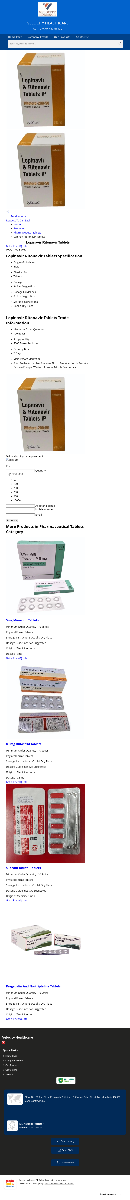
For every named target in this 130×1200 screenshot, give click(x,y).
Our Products (62, 36)
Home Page (15, 36)
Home (17, 224)
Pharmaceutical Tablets (27, 232)
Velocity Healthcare (47, 25)
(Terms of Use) (60, 1180)
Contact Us (83, 36)
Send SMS (67, 1150)
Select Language (108, 1194)
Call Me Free (67, 1162)
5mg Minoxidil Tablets (22, 620)
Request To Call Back (18, 220)
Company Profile (38, 36)
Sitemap (9, 1074)
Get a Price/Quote (16, 246)
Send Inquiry (18, 216)
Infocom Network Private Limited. (59, 1183)
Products (18, 228)
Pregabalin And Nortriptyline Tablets (33, 986)
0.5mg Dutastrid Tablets (23, 744)
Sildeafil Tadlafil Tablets (23, 868)
